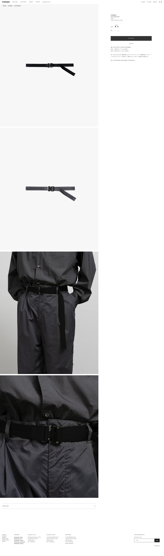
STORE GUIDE (5, 505)
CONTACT (4, 534)
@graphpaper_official (18, 537)
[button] (131, 44)
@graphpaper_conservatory (19, 541)
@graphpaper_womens (18, 543)
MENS (4, 5)
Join (157, 540)
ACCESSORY (17, 5)
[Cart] (162, 2)
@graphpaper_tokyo (18, 538)
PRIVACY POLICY (5, 540)
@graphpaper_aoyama (18, 540)
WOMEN (10, 5)
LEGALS (4, 541)
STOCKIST (4, 536)
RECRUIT (4, 537)
